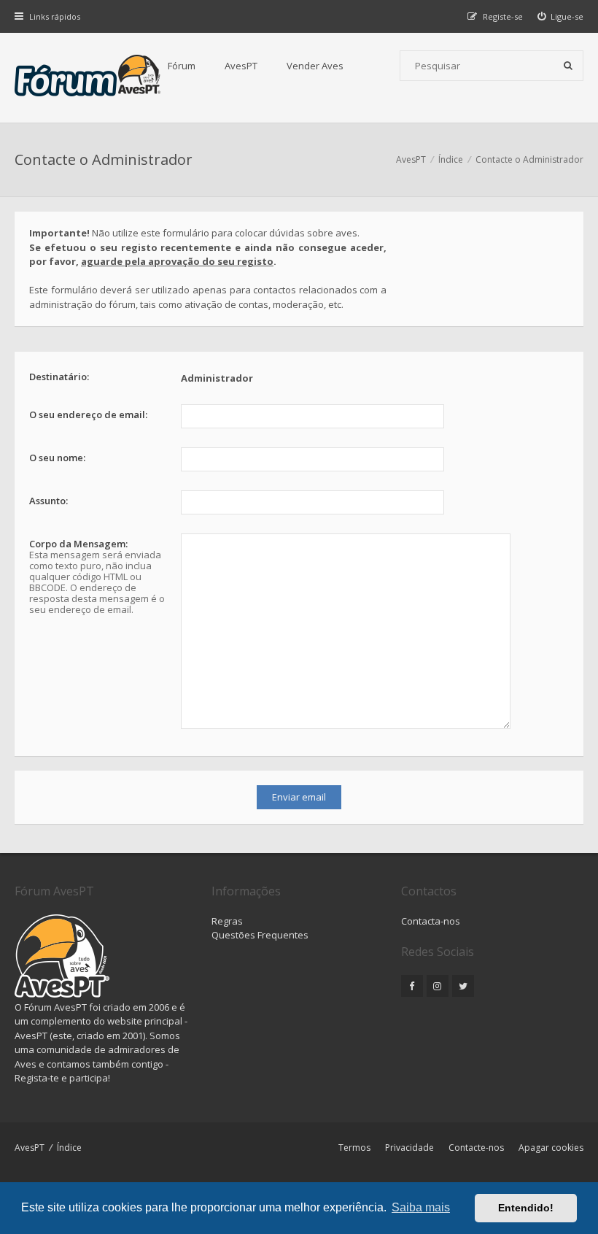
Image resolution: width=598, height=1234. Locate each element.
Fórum (181, 65)
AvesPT (241, 65)
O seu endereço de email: (88, 414)
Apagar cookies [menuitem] (551, 1147)
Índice (69, 1147)
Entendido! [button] (526, 1208)
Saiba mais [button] (421, 1207)
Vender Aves (315, 65)
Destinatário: (59, 376)
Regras (227, 921)
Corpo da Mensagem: (78, 543)
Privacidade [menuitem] (409, 1147)
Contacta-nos (430, 921)
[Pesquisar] (568, 65)
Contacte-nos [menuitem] (476, 1147)
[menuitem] (560, 16)
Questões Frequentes (259, 934)
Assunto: (48, 500)
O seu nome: (57, 457)
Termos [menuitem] (354, 1147)
